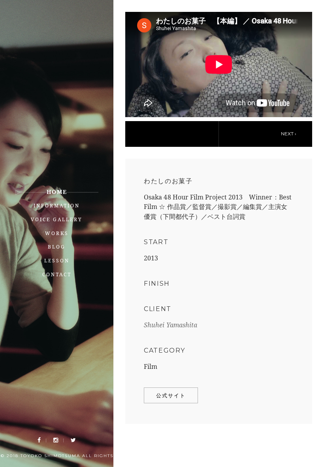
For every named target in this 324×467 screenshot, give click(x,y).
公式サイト (171, 395)
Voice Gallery (57, 219)
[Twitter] (73, 440)
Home (57, 192)
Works (57, 233)
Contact (57, 274)
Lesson (57, 260)
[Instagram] (55, 440)
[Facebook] (39, 440)
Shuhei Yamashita (170, 325)
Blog (57, 246)
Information (57, 205)
